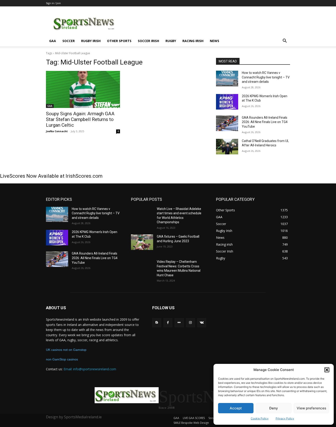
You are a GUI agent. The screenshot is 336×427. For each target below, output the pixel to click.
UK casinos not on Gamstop (66, 350)
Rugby (170, 41)
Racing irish (192, 41)
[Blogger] (156, 322)
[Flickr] (179, 322)
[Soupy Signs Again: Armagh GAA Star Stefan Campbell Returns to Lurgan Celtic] (83, 89)
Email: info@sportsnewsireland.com (90, 369)
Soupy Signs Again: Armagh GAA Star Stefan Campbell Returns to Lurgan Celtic (80, 119)
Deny (273, 408)
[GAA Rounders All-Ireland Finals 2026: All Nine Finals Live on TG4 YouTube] (227, 123)
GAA (52, 41)
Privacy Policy (285, 418)
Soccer (68, 41)
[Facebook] (167, 322)
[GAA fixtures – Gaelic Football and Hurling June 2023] (142, 242)
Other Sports (119, 41)
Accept (236, 408)
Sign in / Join (53, 3)
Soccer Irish (148, 41)
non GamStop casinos (62, 359)
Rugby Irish (91, 41)
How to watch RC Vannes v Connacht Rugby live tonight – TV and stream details (266, 77)
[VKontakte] (201, 322)
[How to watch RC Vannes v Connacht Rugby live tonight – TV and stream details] (227, 78)
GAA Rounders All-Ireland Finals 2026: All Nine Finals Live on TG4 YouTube (265, 122)
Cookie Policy (260, 418)
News (214, 41)
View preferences (311, 408)
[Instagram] (190, 322)
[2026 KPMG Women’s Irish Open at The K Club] (227, 102)
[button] (327, 370)
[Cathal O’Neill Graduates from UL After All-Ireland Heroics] (227, 146)
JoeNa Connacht (57, 131)
